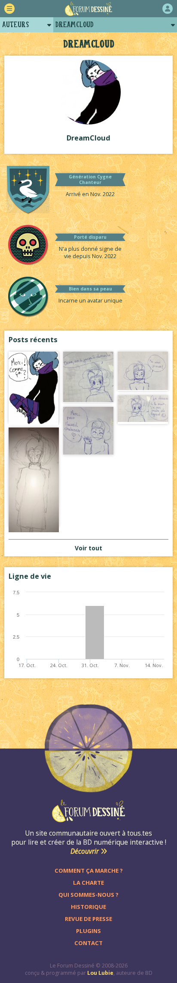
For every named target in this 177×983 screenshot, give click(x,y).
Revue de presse (88, 919)
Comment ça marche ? (89, 870)
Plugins (88, 931)
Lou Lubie (100, 973)
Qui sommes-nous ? (88, 895)
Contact (88, 943)
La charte (88, 882)
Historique (88, 907)
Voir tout (88, 548)
